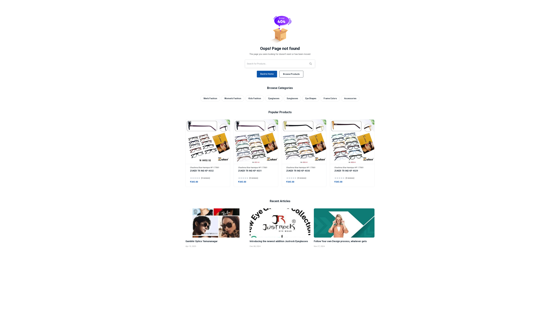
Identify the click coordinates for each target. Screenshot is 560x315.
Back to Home (267, 74)
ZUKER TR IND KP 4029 (346, 170)
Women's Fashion (232, 98)
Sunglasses (292, 98)
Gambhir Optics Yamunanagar (202, 241)
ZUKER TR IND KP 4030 (298, 170)
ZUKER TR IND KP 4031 (250, 170)
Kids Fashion (255, 98)
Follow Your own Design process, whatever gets (340, 241)
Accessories (350, 98)
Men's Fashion (210, 98)
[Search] (310, 63)
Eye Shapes (310, 98)
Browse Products (291, 74)
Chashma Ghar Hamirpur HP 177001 (204, 168)
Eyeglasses (273, 98)
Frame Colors (330, 98)
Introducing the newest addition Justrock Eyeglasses (279, 241)
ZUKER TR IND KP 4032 (202, 170)
